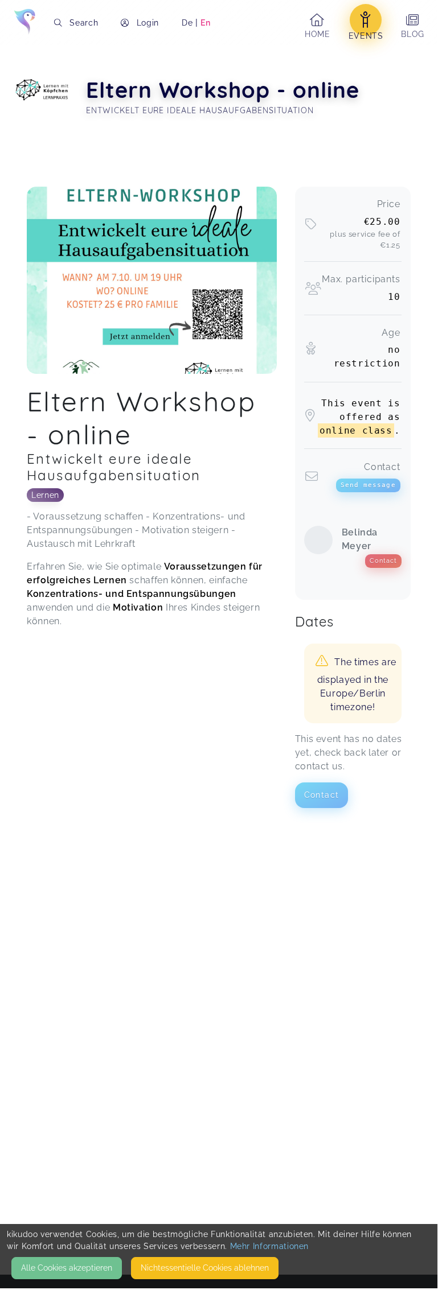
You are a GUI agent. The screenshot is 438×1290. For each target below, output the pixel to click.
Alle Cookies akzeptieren (66, 1267)
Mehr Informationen (269, 1246)
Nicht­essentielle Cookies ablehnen (205, 1267)
